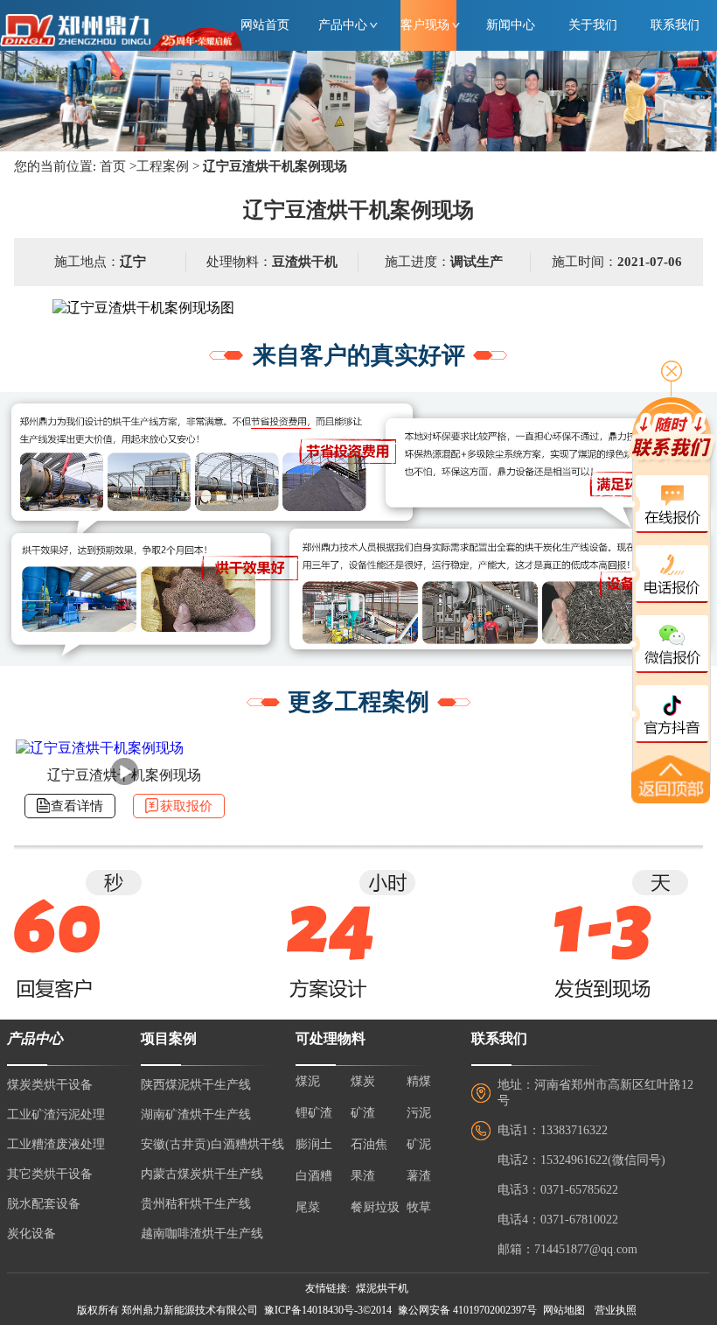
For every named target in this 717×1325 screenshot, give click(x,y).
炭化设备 (31, 1233)
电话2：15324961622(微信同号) (581, 1160)
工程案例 (162, 166)
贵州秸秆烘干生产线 (196, 1203)
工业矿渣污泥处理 (56, 1114)
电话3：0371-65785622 (558, 1189)
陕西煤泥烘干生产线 (196, 1084)
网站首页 (264, 25)
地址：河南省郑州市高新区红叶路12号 (595, 1092)
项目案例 (169, 1038)
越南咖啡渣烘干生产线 (202, 1233)
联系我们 (675, 25)
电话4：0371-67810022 (558, 1219)
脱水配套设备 (43, 1203)
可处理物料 (330, 1038)
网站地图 (564, 1310)
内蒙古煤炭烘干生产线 (202, 1174)
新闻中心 (510, 25)
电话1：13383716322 (553, 1130)
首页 (113, 166)
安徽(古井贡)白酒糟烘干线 (212, 1144)
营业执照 (616, 1310)
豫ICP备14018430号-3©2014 (328, 1310)
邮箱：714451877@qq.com (567, 1249)
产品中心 (342, 25)
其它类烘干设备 (50, 1174)
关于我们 (592, 25)
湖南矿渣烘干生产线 (196, 1114)
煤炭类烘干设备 (50, 1084)
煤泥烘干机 (382, 1288)
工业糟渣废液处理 (56, 1144)
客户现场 (424, 25)
